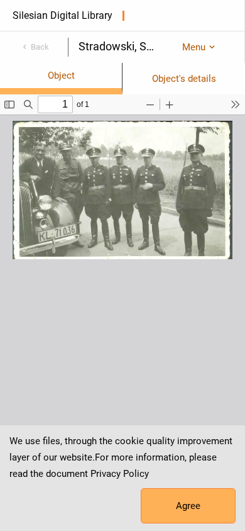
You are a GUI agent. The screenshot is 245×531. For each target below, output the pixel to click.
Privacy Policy (119, 473)
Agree (188, 505)
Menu (193, 47)
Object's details (184, 78)
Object (61, 75)
